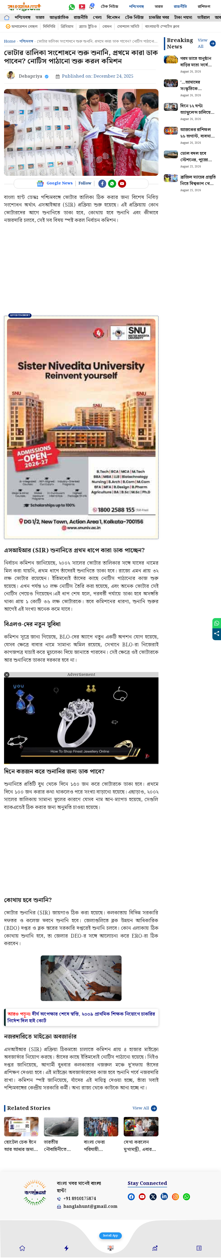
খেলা (97, 17)
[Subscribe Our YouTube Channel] (122, 184)
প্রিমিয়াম (67, 26)
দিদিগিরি (49, 26)
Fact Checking (155, 1159)
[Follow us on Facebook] (102, 184)
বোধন (107, 26)
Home (10, 41)
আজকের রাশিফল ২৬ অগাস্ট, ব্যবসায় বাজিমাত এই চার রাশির (196, 139)
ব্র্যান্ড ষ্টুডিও (88, 26)
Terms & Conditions (105, 1159)
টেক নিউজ (109, 7)
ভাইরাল (203, 17)
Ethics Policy (131, 1159)
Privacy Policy (79, 1159)
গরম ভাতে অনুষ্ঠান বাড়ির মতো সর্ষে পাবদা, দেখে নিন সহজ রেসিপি (195, 68)
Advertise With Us (53, 1159)
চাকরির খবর (159, 17)
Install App (110, 1235)
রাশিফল (204, 7)
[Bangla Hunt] (24, 6)
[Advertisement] (81, 270)
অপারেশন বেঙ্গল (24, 26)
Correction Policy (181, 1159)
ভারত (159, 7)
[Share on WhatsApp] (216, 623)
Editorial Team (206, 1159)
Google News (60, 183)
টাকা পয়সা (183, 17)
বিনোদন (113, 17)
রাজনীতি (180, 7)
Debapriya (30, 76)
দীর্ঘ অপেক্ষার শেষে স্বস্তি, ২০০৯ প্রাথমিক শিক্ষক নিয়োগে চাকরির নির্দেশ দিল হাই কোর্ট (81, 949)
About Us (11, 1159)
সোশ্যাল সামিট (128, 26)
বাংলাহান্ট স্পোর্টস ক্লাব (162, 26)
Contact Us (30, 1159)
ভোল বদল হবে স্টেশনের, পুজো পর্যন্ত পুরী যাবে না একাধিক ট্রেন (195, 163)
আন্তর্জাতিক (59, 17)
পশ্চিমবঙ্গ (136, 7)
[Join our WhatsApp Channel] (112, 184)
